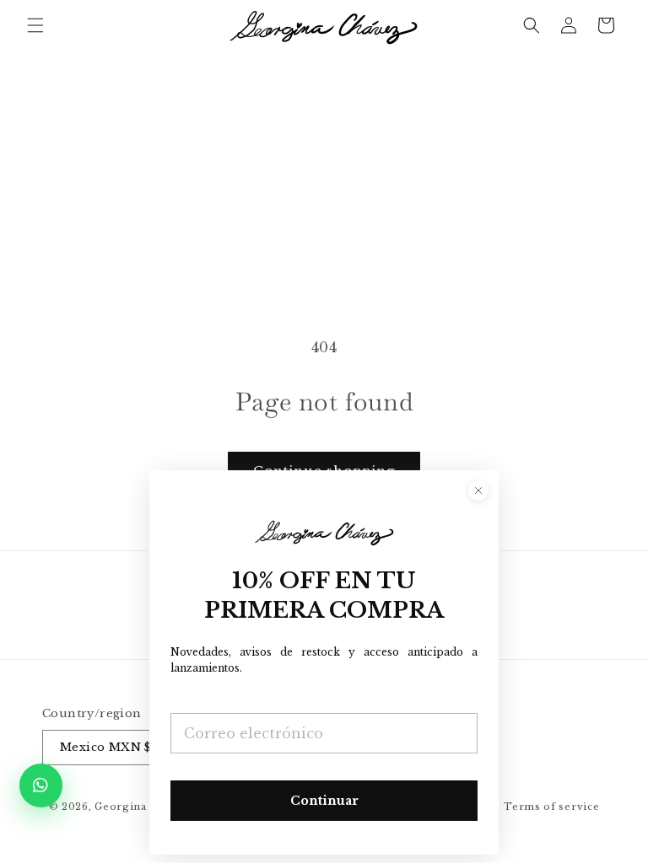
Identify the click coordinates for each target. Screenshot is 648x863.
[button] (35, 25)
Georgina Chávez (141, 806)
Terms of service (551, 806)
